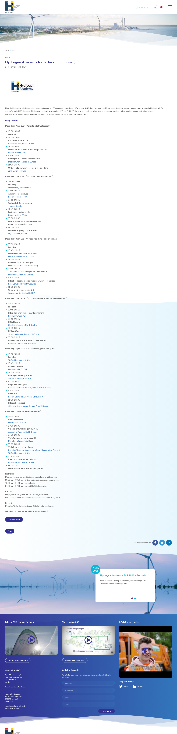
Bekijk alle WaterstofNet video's (18, 660)
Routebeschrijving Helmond (15, 706)
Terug (10, 531)
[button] (132, 598)
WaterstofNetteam (12, 708)
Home (7, 50)
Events (14, 50)
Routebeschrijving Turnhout (15, 687)
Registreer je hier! (14, 519)
